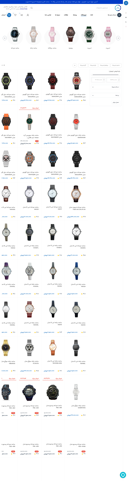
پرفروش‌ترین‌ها (104, 65)
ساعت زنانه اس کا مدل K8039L (31, 324)
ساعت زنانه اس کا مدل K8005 (78, 324)
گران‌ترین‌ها (83, 65)
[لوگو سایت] (117, 8)
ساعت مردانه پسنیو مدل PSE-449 (31, 407)
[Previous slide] (118, 38)
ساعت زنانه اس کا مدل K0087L (54, 246)
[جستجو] (31, 8)
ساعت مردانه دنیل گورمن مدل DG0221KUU (30, 95)
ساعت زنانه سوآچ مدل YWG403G (8, 362)
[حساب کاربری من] (28, 15)
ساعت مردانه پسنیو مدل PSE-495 (54, 406)
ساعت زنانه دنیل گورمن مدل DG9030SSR (76, 136)
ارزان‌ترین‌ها (93, 65)
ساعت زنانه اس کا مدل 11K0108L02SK (54, 362)
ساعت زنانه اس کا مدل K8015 (54, 323)
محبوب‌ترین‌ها (116, 65)
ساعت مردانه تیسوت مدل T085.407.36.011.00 (77, 208)
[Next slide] (5, 38)
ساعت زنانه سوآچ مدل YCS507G (31, 362)
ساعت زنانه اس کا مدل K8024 (8, 247)
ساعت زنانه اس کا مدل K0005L (31, 285)
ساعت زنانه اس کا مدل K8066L (8, 324)
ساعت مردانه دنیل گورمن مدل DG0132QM (30, 173)
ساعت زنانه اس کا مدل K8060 (54, 285)
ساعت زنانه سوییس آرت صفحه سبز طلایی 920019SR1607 (31, 136)
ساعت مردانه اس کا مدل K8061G (77, 247)
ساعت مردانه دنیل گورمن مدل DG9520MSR (77, 95)
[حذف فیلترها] (75, 65)
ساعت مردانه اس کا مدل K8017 (54, 208)
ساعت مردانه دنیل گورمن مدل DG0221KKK (77, 173)
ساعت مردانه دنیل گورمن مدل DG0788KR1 (54, 136)
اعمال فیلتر (116, 102)
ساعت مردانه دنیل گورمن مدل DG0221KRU (54, 173)
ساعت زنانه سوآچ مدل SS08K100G (78, 406)
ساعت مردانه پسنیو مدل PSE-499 (54, 445)
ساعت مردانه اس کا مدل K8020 (31, 208)
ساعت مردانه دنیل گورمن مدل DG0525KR (54, 95)
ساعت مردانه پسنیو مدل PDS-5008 (77, 445)
